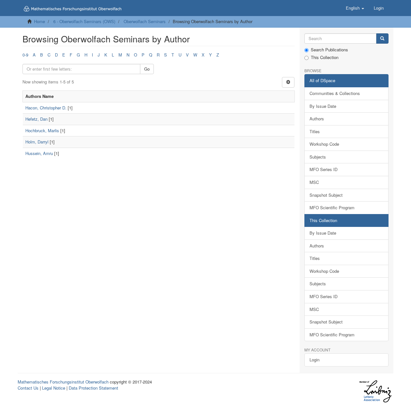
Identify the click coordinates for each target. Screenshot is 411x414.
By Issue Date (323, 106)
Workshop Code (324, 144)
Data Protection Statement (93, 388)
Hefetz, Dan (36, 119)
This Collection (324, 57)
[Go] (382, 38)
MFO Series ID (323, 169)
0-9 (25, 55)
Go (147, 69)
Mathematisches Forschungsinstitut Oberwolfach (63, 382)
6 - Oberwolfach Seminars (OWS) (84, 21)
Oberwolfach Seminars (145, 21)
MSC (314, 182)
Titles (315, 131)
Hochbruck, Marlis (42, 130)
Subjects (318, 157)
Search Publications (329, 50)
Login (314, 360)
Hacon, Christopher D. (45, 108)
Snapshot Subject (326, 195)
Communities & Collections (335, 93)
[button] (355, 8)
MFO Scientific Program (332, 207)
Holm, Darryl (36, 142)
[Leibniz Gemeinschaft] (375, 391)
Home (39, 21)
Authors (317, 119)
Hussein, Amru (39, 153)
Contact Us (28, 388)
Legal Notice (53, 388)
